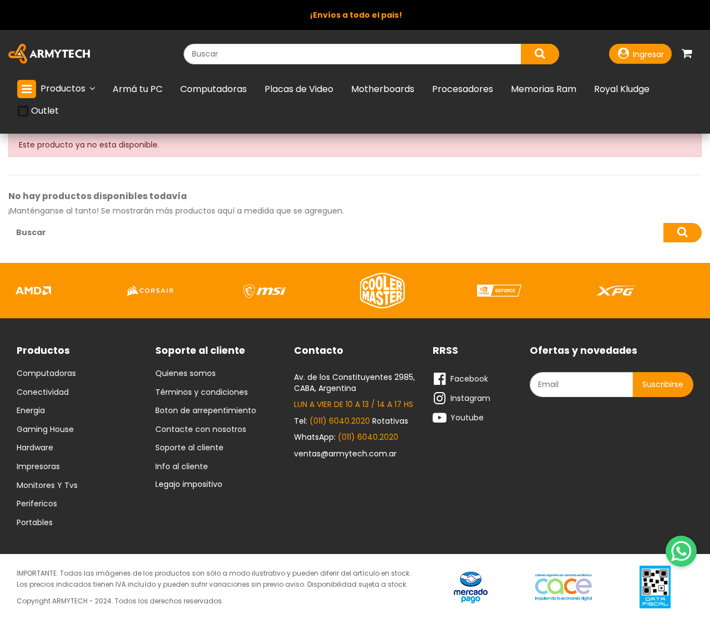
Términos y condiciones (201, 392)
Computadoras (46, 373)
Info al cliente (181, 467)
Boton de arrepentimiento (205, 411)
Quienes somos (185, 373)
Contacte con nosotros (200, 429)
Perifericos (37, 504)
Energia (31, 411)
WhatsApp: (346, 437)
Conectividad (43, 392)
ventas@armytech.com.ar (345, 453)
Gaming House (45, 429)
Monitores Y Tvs (47, 485)
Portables (35, 523)
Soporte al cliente (189, 448)
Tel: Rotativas (351, 420)
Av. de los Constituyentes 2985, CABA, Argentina (354, 383)
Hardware (35, 448)
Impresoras (38, 467)
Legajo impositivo (188, 484)
